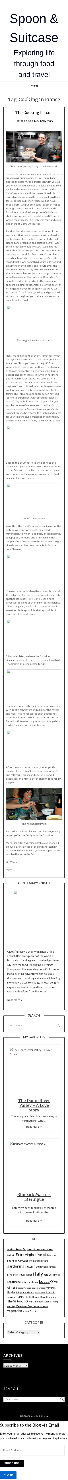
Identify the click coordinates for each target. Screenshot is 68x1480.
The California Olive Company (40, 1297)
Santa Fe (50, 1292)
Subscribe (11, 1463)
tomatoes (44, 1301)
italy (38, 1273)
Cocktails (11, 1255)
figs (9, 1260)
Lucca (44, 1281)
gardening (15, 1266)
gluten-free (32, 1266)
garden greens (40, 1260)
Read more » (14, 1000)
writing (25, 1311)
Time (35, 1301)
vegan (44, 1306)
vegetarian (14, 1311)
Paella (14, 1287)
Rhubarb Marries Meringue (34, 1197)
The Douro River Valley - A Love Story (34, 1105)
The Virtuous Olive (19, 1301)
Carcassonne (43, 1249)
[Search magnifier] (58, 1025)
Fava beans (52, 1255)
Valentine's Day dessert (28, 1306)
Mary (50, 120)
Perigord (27, 1288)
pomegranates (38, 1288)
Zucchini (34, 1311)
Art (24, 1249)
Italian (29, 1274)
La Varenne (26, 1282)
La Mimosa (54, 1274)
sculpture (12, 1297)
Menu (34, 85)
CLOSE (8, 1475)
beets (30, 1249)
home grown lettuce (16, 1275)
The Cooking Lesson (34, 112)
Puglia (11, 1292)
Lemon (35, 1282)
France (16, 1260)
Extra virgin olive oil (31, 1254)
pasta (20, 1288)
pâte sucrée (40, 1292)
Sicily (21, 1296)
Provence (50, 1287)
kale (46, 1274)
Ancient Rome (14, 1249)
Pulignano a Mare (25, 1292)
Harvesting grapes (47, 1267)
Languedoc (13, 1281)
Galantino (27, 1260)
